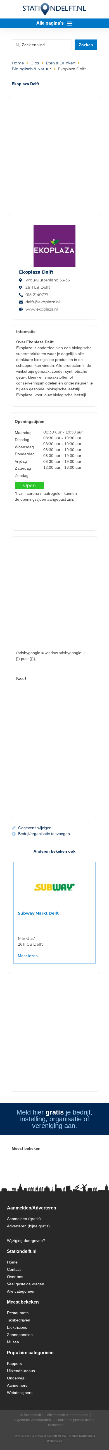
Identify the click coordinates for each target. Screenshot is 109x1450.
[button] (54, 23)
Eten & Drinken (60, 63)
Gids (34, 63)
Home (18, 63)
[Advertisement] (54, 154)
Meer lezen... (29, 956)
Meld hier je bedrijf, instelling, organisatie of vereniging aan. (54, 1118)
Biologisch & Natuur (31, 68)
